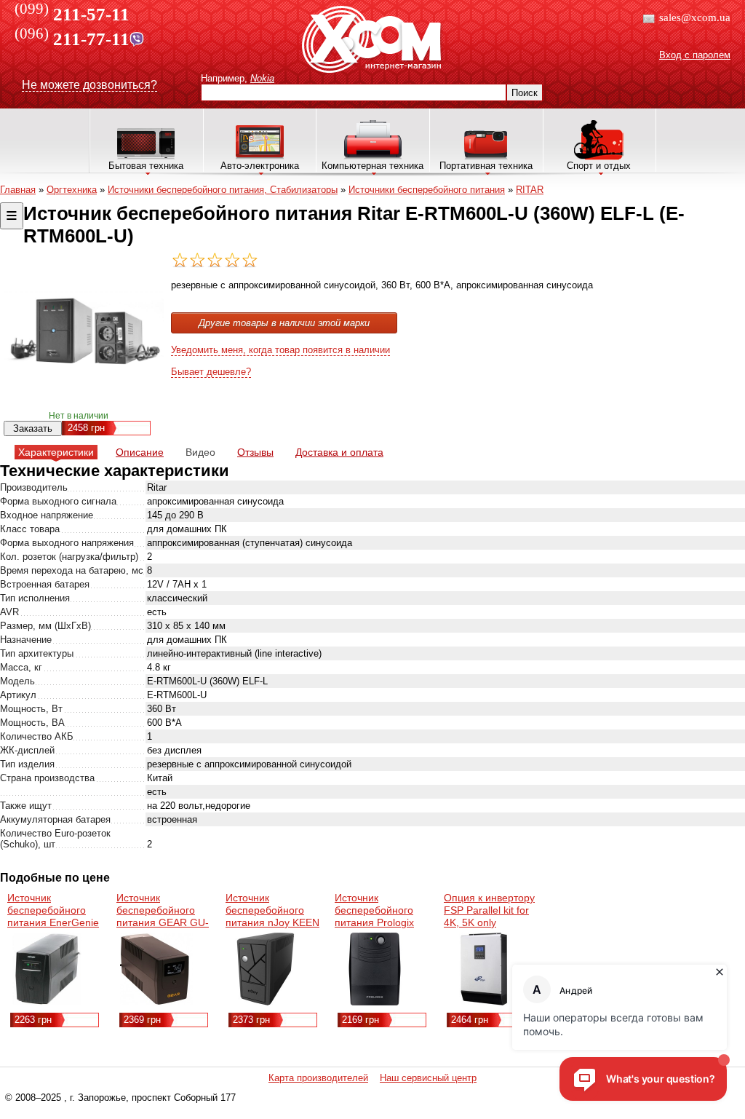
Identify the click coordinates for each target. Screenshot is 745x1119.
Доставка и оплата (339, 452)
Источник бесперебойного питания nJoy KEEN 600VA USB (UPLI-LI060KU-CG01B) (272, 922)
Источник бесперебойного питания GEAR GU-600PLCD (162, 916)
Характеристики (56, 452)
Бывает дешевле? (211, 371)
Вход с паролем (694, 55)
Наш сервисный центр (428, 1077)
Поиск (524, 92)
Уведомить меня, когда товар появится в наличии (280, 349)
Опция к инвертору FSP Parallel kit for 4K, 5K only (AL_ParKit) (489, 916)
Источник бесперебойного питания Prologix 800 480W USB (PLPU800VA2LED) (379, 922)
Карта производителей (318, 1077)
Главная (18, 189)
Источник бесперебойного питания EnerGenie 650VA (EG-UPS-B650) (53, 922)
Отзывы (255, 452)
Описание (140, 452)
